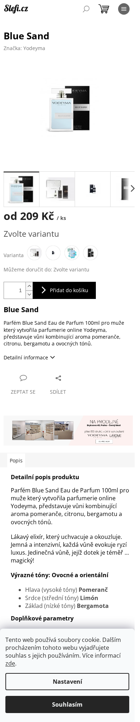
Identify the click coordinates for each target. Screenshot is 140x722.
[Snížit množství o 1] (29, 294)
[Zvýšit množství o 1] (29, 286)
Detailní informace (26, 357)
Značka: (24, 48)
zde (10, 663)
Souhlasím (67, 704)
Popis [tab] (16, 460)
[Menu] (124, 9)
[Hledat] (86, 9)
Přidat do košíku (69, 290)
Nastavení (67, 682)
